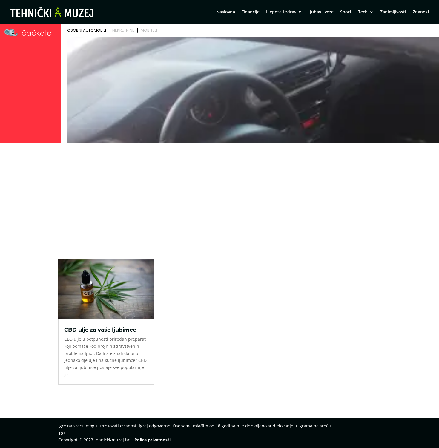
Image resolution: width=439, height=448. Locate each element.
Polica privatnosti (152, 440)
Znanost (421, 12)
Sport (345, 12)
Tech (363, 12)
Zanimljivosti (393, 12)
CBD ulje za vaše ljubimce (100, 330)
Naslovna (225, 12)
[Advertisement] (219, 190)
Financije (251, 12)
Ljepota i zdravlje (283, 12)
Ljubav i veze (321, 12)
